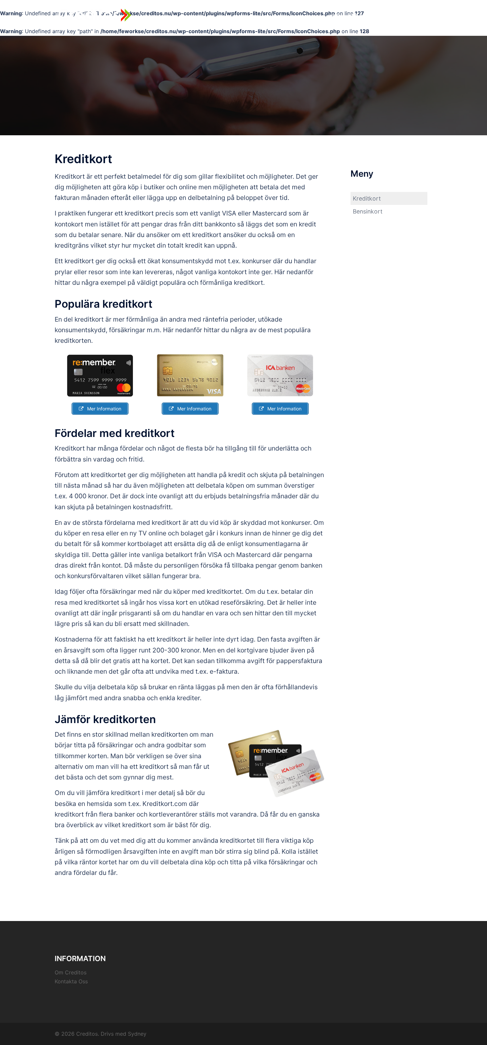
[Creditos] (94, 15)
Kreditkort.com (164, 804)
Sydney (137, 1033)
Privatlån (387, 15)
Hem (334, 15)
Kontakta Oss (71, 981)
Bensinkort (367, 211)
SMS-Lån (359, 15)
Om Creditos (70, 972)
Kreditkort (417, 15)
